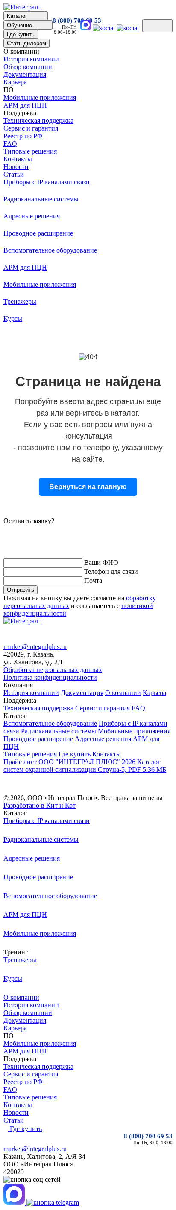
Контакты (17, 159)
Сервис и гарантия (30, 128)
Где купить (75, 754)
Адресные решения (103, 738)
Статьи (13, 174)
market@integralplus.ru (35, 646)
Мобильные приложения (39, 97)
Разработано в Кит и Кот (39, 805)
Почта (93, 580)
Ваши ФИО (101, 562)
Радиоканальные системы (58, 731)
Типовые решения (30, 151)
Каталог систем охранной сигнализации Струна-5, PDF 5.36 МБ (84, 765)
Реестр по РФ (23, 136)
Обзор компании (27, 66)
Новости (16, 166)
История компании (31, 59)
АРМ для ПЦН (25, 105)
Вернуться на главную (88, 486)
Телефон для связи (111, 571)
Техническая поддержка (38, 120)
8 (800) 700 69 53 (65, 20)
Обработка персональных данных (52, 669)
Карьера (15, 82)
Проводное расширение (38, 738)
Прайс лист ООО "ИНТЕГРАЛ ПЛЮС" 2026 (69, 761)
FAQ (10, 143)
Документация (24, 74)
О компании (123, 692)
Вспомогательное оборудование (50, 723)
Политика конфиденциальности (50, 677)
